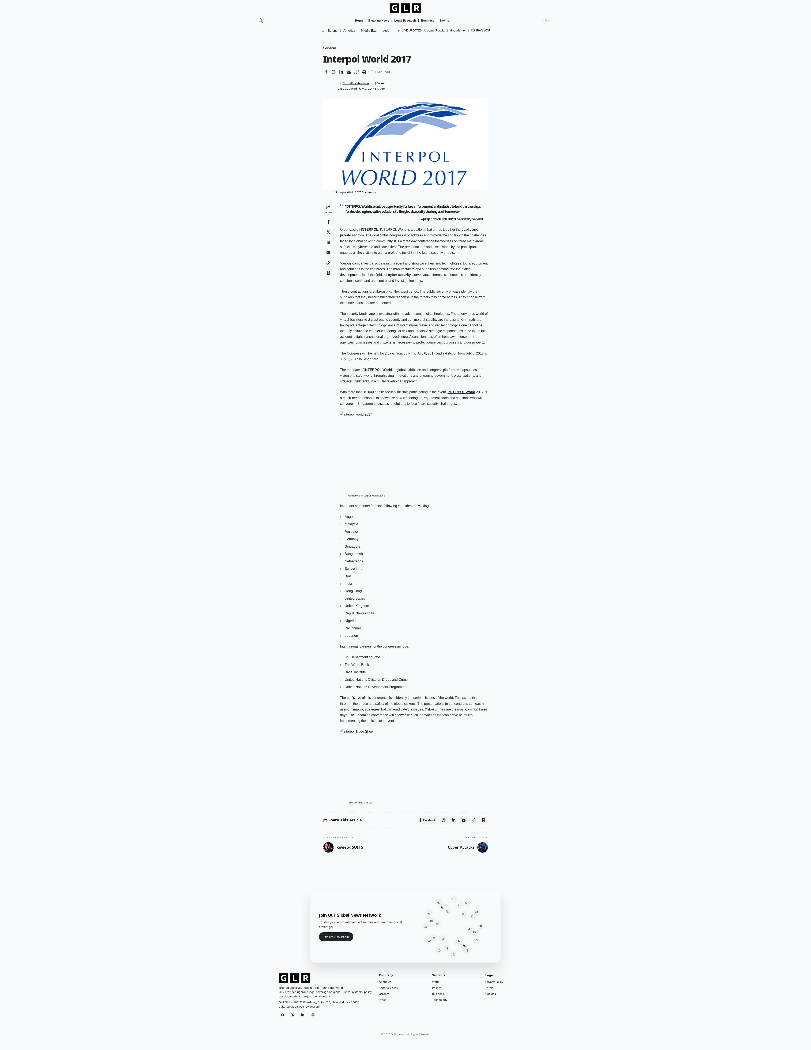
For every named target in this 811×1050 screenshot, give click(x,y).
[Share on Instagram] (334, 72)
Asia (386, 30)
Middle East (369, 30)
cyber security (399, 275)
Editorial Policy (388, 988)
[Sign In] (533, 20)
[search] (268, 20)
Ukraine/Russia (434, 30)
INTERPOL (369, 229)
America (349, 30)
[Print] (364, 72)
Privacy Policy (494, 981)
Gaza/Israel (457, 30)
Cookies (490, 993)
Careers (384, 993)
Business (438, 993)
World (436, 981)
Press (382, 999)
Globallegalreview (355, 83)
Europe (332, 30)
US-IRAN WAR (480, 30)
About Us (385, 981)
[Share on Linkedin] (341, 72)
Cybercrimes (435, 709)
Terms (489, 988)
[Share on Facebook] (326, 72)
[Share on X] (328, 232)
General (329, 48)
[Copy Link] (356, 72)
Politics (436, 988)
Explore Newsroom (336, 936)
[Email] (349, 72)
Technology (439, 999)
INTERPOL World (378, 370)
